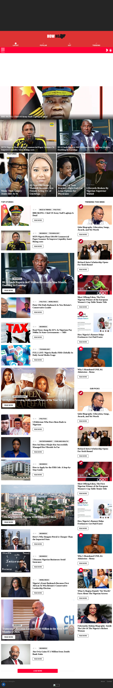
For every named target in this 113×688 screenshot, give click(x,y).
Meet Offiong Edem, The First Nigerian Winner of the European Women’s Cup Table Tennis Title (93, 299)
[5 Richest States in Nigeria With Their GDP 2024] (37, 505)
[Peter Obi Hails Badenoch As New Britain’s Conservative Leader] (15, 307)
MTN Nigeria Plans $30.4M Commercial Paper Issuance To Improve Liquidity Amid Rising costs (52, 239)
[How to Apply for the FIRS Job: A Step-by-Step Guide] (15, 470)
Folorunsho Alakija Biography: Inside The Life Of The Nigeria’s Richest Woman (95, 628)
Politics (56, 209)
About (103, 681)
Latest (16, 45)
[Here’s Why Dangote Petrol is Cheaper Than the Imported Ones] (15, 539)
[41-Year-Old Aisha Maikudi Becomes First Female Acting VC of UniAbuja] (42, 175)
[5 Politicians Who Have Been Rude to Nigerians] (15, 424)
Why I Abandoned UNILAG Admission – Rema (90, 370)
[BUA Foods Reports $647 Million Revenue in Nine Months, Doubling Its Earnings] (84, 136)
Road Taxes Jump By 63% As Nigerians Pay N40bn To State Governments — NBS (52, 331)
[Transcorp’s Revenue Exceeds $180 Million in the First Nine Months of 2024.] (37, 620)
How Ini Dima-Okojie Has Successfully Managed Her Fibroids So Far (50, 445)
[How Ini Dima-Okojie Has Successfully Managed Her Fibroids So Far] (15, 447)
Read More (38, 220)
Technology (54, 233)
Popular (43, 45)
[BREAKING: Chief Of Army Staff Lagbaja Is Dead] (56, 102)
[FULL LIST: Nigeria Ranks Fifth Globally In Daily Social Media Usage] (15, 355)
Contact (109, 681)
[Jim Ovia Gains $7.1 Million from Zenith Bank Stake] (15, 654)
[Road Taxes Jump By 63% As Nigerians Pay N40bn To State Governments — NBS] (15, 332)
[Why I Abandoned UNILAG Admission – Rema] (95, 357)
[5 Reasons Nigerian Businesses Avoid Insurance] (15, 562)
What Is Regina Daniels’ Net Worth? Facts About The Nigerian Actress (94, 592)
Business (43, 233)
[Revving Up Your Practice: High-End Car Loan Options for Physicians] (71, 175)
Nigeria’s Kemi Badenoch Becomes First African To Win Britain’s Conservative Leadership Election (51, 585)
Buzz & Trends (45, 209)
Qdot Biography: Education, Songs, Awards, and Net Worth (93, 228)
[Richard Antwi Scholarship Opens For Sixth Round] (95, 250)
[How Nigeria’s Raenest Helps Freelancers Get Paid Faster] (95, 322)
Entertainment (20, 396)
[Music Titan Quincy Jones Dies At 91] (14, 175)
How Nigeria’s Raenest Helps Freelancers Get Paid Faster (91, 335)
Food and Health (61, 441)
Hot (69, 45)
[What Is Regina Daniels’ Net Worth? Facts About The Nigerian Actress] (95, 578)
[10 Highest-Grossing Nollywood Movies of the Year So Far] (37, 388)
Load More (37, 671)
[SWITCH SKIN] (106, 50)
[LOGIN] (110, 50)
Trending (96, 45)
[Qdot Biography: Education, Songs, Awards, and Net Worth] (95, 215)
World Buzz (53, 302)
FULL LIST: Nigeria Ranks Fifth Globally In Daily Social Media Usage (53, 353)
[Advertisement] (56, 15)
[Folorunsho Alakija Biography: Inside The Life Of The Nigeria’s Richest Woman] (95, 613)
